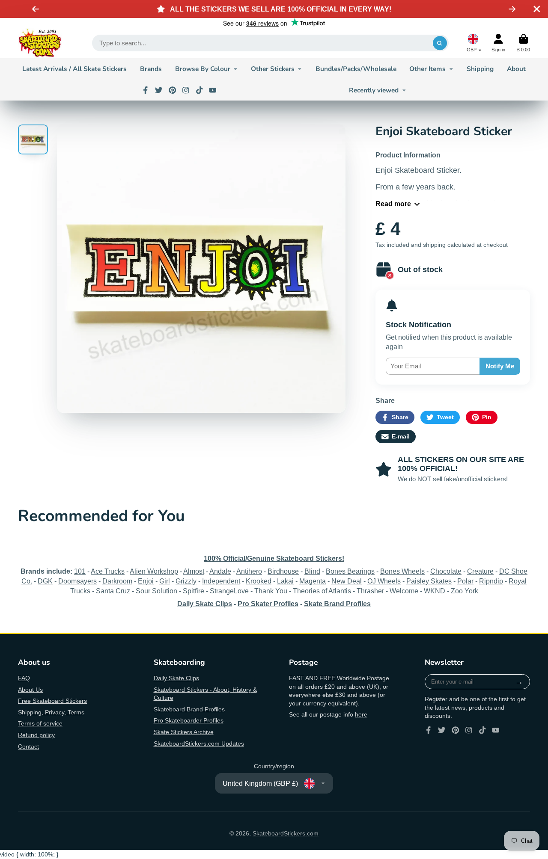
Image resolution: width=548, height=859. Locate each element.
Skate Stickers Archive (184, 732)
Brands (151, 68)
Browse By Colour (202, 68)
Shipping (480, 68)
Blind (312, 571)
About (516, 68)
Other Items (427, 68)
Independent (221, 581)
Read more (393, 203)
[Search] (440, 43)
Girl (164, 581)
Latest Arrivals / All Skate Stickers (74, 68)
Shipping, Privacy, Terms (51, 712)
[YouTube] (213, 90)
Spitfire (193, 591)
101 (80, 571)
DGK (45, 581)
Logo (40, 43)
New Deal (346, 581)
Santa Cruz (113, 591)
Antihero (249, 571)
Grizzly (186, 581)
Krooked (258, 581)
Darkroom (117, 581)
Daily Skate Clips (176, 678)
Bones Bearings (350, 571)
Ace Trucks (108, 571)
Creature (480, 571)
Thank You (270, 591)
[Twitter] (159, 90)
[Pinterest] (172, 90)
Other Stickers (273, 68)
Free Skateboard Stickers (52, 700)
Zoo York (464, 591)
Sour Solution (156, 591)
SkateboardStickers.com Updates (199, 743)
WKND (434, 591)
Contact (28, 746)
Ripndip (491, 581)
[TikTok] (199, 90)
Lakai (285, 581)
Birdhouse (283, 571)
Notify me (499, 366)
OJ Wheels (384, 581)
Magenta (312, 581)
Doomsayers (77, 581)
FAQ (24, 678)
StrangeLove (229, 591)
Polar (465, 581)
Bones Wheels (402, 571)
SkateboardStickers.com (286, 833)
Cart (523, 43)
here (361, 714)
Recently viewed (374, 90)
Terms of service (40, 723)
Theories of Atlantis (322, 591)
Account (498, 43)
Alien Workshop (154, 571)
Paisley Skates (429, 581)
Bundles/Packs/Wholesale (356, 68)
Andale (220, 571)
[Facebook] (145, 90)
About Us (30, 689)
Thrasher (370, 591)
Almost (193, 571)
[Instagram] (186, 90)
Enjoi (146, 581)
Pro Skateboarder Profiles (188, 720)
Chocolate (446, 571)
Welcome (404, 591)
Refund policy (36, 735)
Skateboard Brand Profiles (189, 709)
